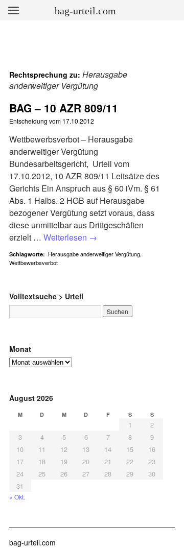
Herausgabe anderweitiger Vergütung (94, 254)
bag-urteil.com (32, 542)
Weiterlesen (70, 237)
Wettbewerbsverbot (33, 262)
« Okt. (17, 496)
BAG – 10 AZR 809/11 (63, 107)
